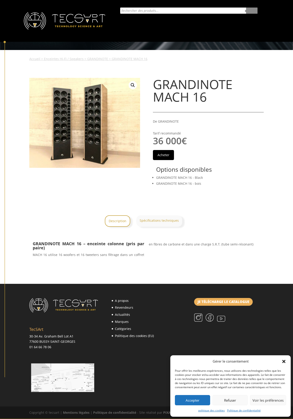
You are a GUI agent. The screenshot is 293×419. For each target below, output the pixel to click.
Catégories (180, 22)
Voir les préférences (268, 400)
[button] (284, 361)
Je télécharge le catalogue (223, 301)
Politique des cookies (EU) (134, 336)
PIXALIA (169, 412)
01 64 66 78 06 (40, 347)
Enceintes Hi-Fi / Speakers (64, 59)
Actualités (117, 22)
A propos (122, 300)
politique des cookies (211, 410)
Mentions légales (76, 412)
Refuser (230, 400)
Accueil (34, 59)
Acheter (209, 22)
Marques (146, 22)
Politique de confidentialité (244, 410)
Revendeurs (124, 307)
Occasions (117, 33)
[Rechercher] (252, 11)
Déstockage (233, 22)
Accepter (192, 400)
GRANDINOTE (97, 59)
